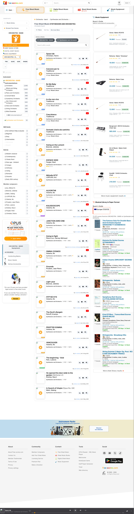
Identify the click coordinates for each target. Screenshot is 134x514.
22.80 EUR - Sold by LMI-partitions (113, 270)
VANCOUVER (51, 343)
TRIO (6, 61)
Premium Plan (36, 461)
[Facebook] (104, 453)
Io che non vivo (52, 100)
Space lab (52, 55)
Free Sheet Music (63, 452)
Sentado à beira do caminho (58, 131)
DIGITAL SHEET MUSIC (11, 51)
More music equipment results (113, 196)
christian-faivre (76, 64)
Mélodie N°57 (52, 176)
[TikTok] (120, 453)
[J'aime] (29, 511)
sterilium (78, 399)
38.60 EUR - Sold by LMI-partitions (113, 232)
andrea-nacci (77, 383)
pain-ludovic (77, 368)
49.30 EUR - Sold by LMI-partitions (113, 304)
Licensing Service (37, 458)
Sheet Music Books (64, 455)
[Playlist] (131, 511)
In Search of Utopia (60, 389)
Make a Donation (37, 465)
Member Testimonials (15, 458)
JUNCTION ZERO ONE (55, 222)
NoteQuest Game (84, 460)
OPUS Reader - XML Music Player (87, 453)
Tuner (80, 467)
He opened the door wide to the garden (59, 375)
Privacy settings (13, 468)
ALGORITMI (51, 191)
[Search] (86, 45)
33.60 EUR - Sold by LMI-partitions (113, 325)
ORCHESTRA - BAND (12, 80)
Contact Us (11, 455)
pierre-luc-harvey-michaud (73, 247)
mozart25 (78, 155)
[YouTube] (110, 453)
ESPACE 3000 (52, 161)
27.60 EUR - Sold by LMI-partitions (113, 250)
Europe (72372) (102, 209)
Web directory (83, 470)
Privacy (10, 465)
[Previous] (70, 510)
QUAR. (13, 61)
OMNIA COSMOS (53, 252)
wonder (78, 186)
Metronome (82, 457)
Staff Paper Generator (86, 464)
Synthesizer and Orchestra (68, 40)
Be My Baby (51, 85)
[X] (115, 453)
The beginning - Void (55, 359)
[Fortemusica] (104, 473)
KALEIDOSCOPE (53, 207)
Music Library (11, 23)
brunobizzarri (77, 79)
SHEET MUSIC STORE (11, 48)
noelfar (78, 171)
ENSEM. (25, 61)
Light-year (52, 283)
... (5, 66)
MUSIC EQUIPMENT (10, 54)
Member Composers (38, 452)
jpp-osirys (78, 277)
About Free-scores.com (15, 452)
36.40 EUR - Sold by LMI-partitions (113, 360)
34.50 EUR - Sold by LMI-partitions (113, 287)
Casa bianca (51, 115)
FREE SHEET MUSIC (10, 45)
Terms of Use (12, 461)
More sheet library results (113, 371)
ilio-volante (77, 201)
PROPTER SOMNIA (54, 328)
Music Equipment (63, 461)
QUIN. (18, 61)
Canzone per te (52, 70)
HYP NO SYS (51, 298)
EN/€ (126, 3)
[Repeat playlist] (85, 510)
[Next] (80, 510)
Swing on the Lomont (55, 146)
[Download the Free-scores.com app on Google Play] (114, 460)
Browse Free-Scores (12, 28)
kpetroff (78, 323)
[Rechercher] (89, 3)
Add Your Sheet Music (39, 455)
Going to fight (56, 237)
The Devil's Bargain (54, 313)
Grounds (53, 267)
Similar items (106, 236)
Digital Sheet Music (64, 458)
